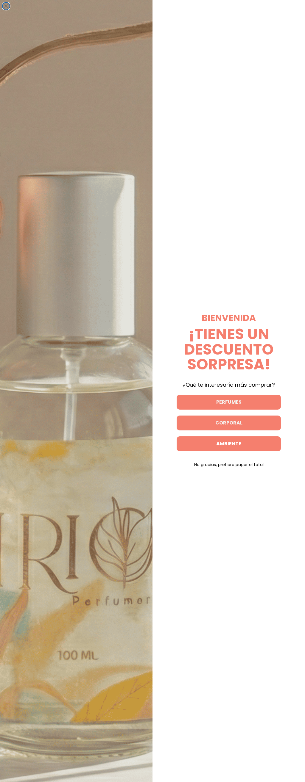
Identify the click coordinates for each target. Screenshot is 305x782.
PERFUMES (229, 402)
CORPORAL (228, 422)
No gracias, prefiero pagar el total (229, 465)
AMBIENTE (228, 443)
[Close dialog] (6, 6)
